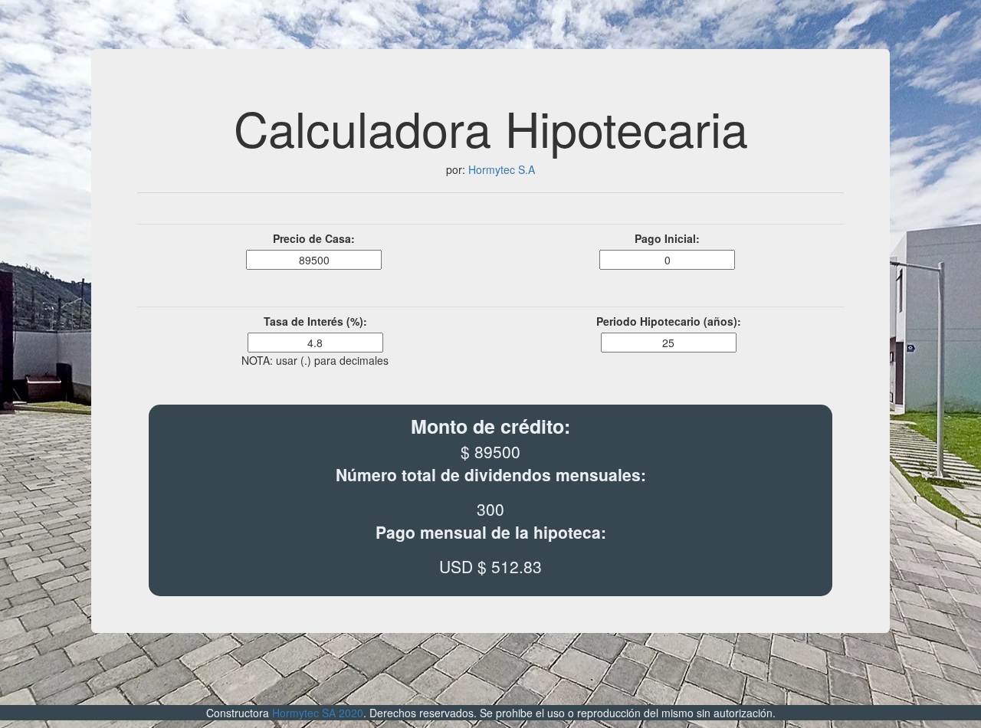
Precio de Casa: (314, 238)
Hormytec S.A (500, 169)
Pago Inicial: (667, 238)
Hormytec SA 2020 (317, 712)
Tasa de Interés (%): (315, 321)
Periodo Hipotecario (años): (668, 321)
